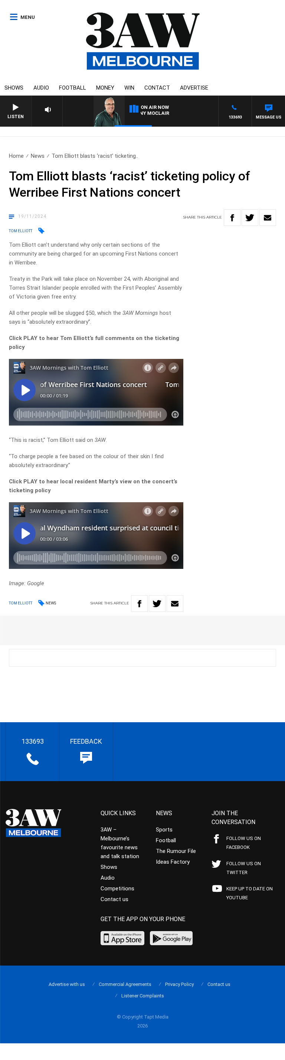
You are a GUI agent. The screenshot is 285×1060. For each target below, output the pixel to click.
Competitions (117, 888)
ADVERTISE (194, 87)
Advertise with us (67, 984)
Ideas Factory (173, 862)
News (38, 156)
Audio (41, 87)
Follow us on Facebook (243, 843)
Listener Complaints (142, 996)
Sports (164, 829)
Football (72, 87)
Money (105, 87)
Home (16, 156)
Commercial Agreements (125, 984)
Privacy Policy (179, 984)
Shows (13, 87)
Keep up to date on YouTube (249, 893)
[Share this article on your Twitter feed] (250, 217)
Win (129, 87)
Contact (157, 87)
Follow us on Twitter (243, 868)
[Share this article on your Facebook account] (232, 217)
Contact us (114, 899)
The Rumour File (176, 851)
